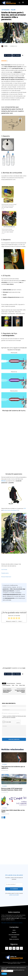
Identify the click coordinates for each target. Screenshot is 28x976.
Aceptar (4, 973)
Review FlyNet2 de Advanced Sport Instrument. (7, 691)
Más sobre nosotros (6, 922)
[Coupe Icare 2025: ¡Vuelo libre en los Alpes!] (14, 801)
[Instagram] (17, 948)
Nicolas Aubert (7, 510)
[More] (22, 55)
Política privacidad (21, 962)
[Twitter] (10, 948)
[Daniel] (2, 46)
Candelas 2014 (15, 510)
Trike (16, 685)
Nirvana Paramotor (6, 576)
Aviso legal (10, 963)
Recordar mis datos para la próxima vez (11, 713)
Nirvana (3, 480)
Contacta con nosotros (17, 922)
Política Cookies (16, 963)
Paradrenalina (4, 573)
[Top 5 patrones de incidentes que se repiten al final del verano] (14, 757)
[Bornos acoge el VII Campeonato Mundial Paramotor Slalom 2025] (14, 779)
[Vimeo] (14, 948)
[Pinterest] (21, 948)
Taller (13, 9)
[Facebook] (6, 948)
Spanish (5, 970)
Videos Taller (22, 685)
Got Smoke (4, 569)
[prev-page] (2, 817)
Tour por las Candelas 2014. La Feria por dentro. (20, 691)
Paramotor (18, 683)
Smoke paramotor (6, 685)
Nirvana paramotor (11, 683)
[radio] (9, 618)
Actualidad (5, 9)
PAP (25, 508)
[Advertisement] (14, 644)
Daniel (6, 46)
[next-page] (4, 817)
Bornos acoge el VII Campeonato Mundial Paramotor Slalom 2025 (11, 789)
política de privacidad (14, 894)
